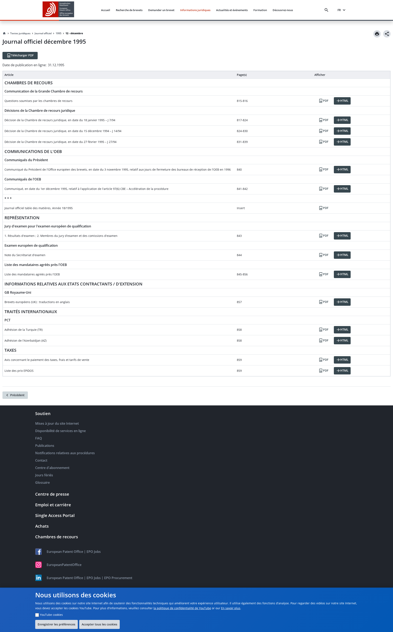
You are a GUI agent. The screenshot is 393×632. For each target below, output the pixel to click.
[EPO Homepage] (58, 9)
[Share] (387, 34)
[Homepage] (4, 33)
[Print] (377, 34)
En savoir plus (230, 608)
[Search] (327, 10)
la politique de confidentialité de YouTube (182, 608)
